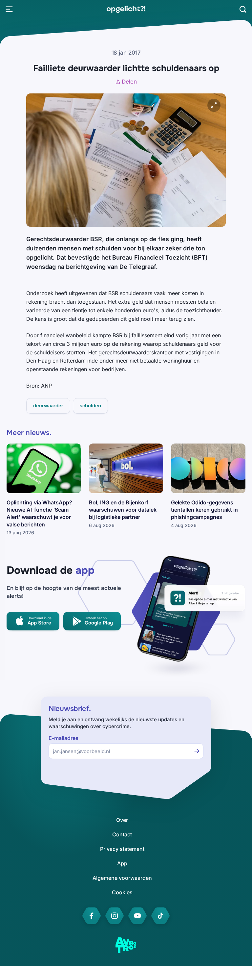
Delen (129, 81)
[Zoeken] (243, 9)
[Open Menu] (9, 9)
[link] (125, 9)
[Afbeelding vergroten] (213, 105)
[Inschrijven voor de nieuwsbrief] (197, 751)
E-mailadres (63, 738)
